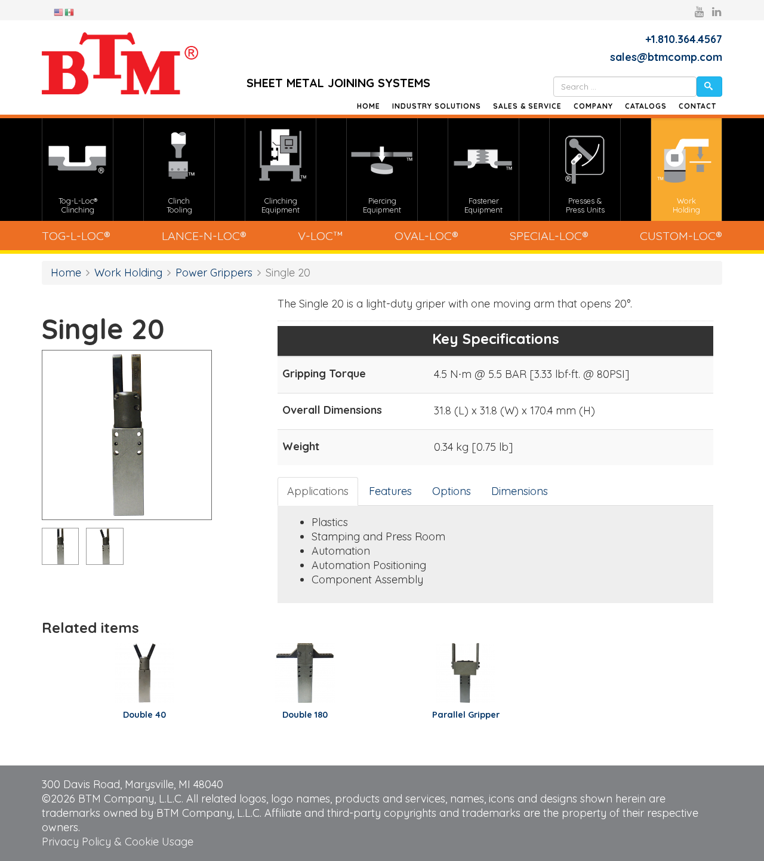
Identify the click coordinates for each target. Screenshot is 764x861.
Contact (697, 106)
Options (451, 491)
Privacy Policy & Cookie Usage (117, 841)
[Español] (69, 12)
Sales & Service (527, 106)
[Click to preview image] (127, 435)
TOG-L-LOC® (76, 235)
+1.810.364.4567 (683, 39)
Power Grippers (213, 272)
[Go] (710, 86)
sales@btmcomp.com (666, 57)
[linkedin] (716, 12)
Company (593, 106)
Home (368, 106)
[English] (59, 12)
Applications (318, 491)
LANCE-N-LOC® (204, 235)
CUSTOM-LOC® (681, 235)
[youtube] (699, 12)
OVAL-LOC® (426, 235)
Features (390, 491)
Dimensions (519, 491)
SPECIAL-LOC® (549, 235)
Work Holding (128, 272)
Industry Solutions (436, 106)
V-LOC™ (320, 235)
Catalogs (646, 106)
